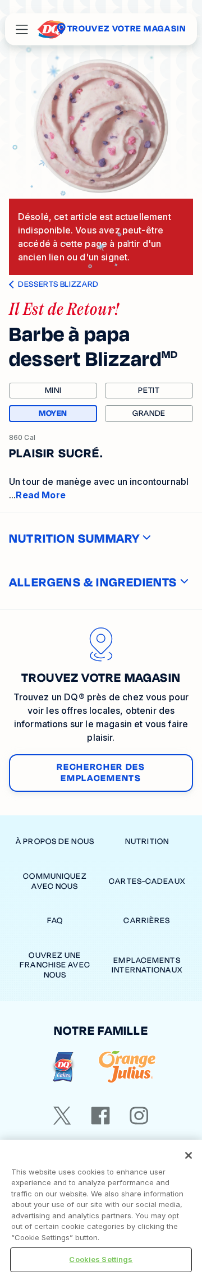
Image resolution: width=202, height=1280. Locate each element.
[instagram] (139, 1116)
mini (53, 390)
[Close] (188, 1155)
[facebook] (100, 1116)
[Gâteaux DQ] (63, 1067)
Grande (149, 413)
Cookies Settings (100, 1259)
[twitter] (62, 1116)
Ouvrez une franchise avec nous (55, 965)
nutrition (147, 841)
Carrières (146, 920)
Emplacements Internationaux (147, 965)
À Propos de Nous (55, 841)
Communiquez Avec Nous (54, 881)
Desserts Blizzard (58, 284)
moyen (68, 414)
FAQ (55, 920)
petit (148, 390)
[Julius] (127, 1067)
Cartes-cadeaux (147, 881)
